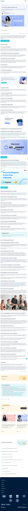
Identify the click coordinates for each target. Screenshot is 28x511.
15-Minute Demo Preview (14, 2)
